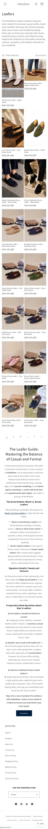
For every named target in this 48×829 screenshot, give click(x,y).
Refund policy (37, 816)
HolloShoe (14, 816)
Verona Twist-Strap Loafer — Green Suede (12, 421)
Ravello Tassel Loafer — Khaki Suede (34, 151)
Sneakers (24, 713)
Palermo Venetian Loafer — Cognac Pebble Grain (33, 84)
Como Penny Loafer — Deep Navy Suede (34, 421)
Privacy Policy (10, 773)
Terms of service (24, 820)
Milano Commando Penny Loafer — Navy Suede (11, 201)
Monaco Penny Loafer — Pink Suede (12, 377)
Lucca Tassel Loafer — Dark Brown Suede (11, 151)
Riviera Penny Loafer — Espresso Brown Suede (32, 377)
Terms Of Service (12, 778)
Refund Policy (11, 767)
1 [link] (6, 436)
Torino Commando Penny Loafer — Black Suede (33, 201)
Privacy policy (12, 820)
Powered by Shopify (24, 816)
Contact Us (9, 750)
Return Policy (10, 755)
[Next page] (41, 436)
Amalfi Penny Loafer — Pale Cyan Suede (11, 333)
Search (8, 733)
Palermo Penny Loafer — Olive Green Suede (35, 289)
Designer (8, 738)
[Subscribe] (37, 795)
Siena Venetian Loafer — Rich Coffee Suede (12, 289)
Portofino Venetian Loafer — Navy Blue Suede (34, 245)
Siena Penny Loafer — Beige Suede (12, 101)
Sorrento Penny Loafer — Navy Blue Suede (35, 333)
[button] (5, 4)
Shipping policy (37, 820)
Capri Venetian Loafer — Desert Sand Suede (10, 245)
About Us (9, 744)
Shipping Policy (11, 761)
